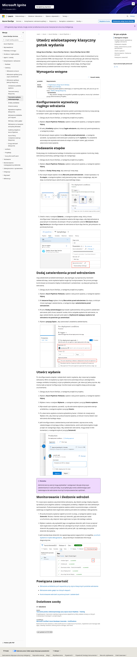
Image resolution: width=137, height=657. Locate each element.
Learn (38, 34)
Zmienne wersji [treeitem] (13, 106)
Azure (44, 34)
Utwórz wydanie (120, 51)
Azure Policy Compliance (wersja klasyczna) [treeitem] (14, 138)
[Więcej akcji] (99, 34)
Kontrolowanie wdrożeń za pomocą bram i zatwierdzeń (59, 594)
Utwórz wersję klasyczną (58, 90)
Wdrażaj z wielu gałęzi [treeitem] (15, 121)
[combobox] (12, 36)
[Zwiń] (23, 32)
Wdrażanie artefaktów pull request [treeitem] (15, 116)
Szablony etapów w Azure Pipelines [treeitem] (14, 131)
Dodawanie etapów (120, 44)
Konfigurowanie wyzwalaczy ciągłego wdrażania (123, 41)
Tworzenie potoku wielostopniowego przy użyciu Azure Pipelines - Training (60, 612)
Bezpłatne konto (104, 21)
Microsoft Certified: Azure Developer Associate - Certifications (56, 621)
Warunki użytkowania (106, 655)
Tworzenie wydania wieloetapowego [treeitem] (14, 98)
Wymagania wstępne (121, 38)
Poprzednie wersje (38, 655)
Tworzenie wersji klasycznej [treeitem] (13, 93)
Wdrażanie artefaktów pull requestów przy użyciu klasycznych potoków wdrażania (69, 586)
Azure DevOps (53, 34)
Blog (47, 655)
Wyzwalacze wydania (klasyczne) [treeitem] (14, 111)
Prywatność (68, 655)
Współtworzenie (58, 655)
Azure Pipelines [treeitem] (8, 44)
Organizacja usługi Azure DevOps (58, 85)
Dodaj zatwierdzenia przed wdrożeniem (123, 47)
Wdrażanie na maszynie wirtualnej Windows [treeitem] (15, 125)
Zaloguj (132, 16)
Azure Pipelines (64, 34)
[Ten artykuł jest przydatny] (115, 67)
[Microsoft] (3, 16)
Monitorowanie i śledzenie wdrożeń (123, 54)
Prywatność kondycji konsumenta (86, 655)
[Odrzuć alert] (133, 3)
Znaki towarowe (120, 655)
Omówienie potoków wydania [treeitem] (14, 87)
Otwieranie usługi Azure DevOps (123, 21)
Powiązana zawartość (121, 57)
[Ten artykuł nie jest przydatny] (117, 67)
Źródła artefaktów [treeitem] (13, 103)
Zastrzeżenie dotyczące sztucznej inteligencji (16, 655)
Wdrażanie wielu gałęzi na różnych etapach (55, 590)
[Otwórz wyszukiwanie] (127, 16)
